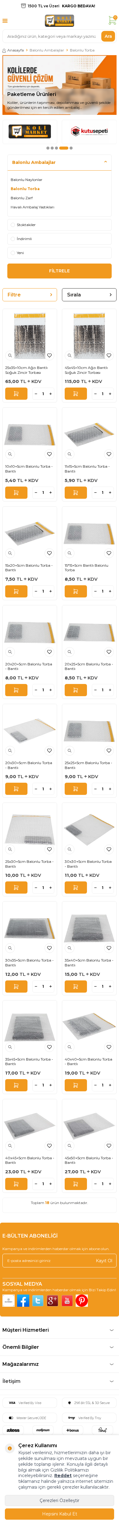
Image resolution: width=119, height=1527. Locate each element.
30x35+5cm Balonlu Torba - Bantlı (29, 962)
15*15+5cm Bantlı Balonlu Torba (86, 567)
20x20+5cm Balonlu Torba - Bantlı (28, 666)
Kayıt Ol (104, 1260)
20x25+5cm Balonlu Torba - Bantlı (89, 666)
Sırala (74, 295)
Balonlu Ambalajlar (47, 50)
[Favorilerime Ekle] (49, 355)
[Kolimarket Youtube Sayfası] (67, 1301)
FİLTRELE (59, 271)
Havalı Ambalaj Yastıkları (32, 207)
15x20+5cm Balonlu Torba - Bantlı (29, 567)
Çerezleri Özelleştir (59, 1500)
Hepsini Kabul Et (59, 1514)
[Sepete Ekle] (16, 394)
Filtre (14, 295)
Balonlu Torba (25, 188)
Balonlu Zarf (22, 198)
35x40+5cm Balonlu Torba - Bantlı (89, 962)
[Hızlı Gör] (10, 355)
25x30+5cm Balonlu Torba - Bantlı (29, 864)
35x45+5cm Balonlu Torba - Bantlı (29, 1061)
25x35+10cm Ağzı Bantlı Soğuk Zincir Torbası (26, 370)
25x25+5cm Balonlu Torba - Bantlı (88, 765)
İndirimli (24, 238)
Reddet (63, 1475)
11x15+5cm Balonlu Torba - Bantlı (87, 468)
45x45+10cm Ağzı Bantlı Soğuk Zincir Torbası (86, 370)
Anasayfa (15, 50)
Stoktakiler (26, 224)
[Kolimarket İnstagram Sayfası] (8, 1301)
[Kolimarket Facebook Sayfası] (23, 1301)
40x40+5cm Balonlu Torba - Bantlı (88, 1061)
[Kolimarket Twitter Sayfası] (38, 1301)
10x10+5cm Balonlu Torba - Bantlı (29, 468)
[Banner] (29, 132)
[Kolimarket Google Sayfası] (52, 1301)
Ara (108, 36)
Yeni (20, 252)
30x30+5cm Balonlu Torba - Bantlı (88, 864)
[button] (47, 148)
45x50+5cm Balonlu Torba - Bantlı (89, 1160)
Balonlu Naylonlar (26, 179)
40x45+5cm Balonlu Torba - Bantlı (29, 1160)
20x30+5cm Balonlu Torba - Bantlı (28, 765)
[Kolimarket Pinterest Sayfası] (82, 1301)
